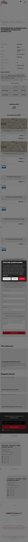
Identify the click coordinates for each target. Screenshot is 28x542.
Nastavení (15, 278)
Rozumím (22, 278)
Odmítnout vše (7, 278)
